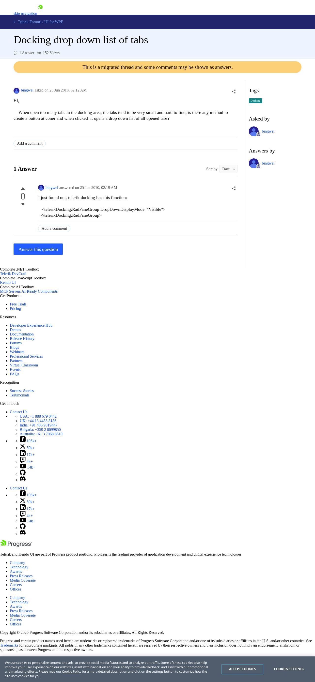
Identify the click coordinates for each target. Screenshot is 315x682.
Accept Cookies (242, 669)
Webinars (17, 352)
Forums (16, 343)
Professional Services (26, 356)
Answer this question (38, 249)
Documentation (22, 334)
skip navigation (25, 13)
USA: (38, 416)
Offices (15, 589)
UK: (38, 421)
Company (17, 563)
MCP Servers (10, 291)
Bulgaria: (40, 429)
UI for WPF (53, 22)
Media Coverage (23, 580)
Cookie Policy (71, 671)
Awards (16, 571)
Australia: (41, 434)
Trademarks (9, 645)
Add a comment (29, 143)
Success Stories (22, 391)
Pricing (15, 308)
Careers (16, 585)
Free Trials (18, 304)
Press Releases (21, 576)
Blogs (14, 347)
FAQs (14, 374)
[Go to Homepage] (40, 13)
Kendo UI (8, 282)
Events (15, 369)
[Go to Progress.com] (16, 546)
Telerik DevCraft (13, 274)
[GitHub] (23, 474)
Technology (19, 567)
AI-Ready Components (39, 291)
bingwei (27, 90)
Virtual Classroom (24, 365)
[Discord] (23, 480)
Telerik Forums (29, 22)
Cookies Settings (289, 669)
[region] (157, 669)
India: (38, 425)
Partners (16, 361)
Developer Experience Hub (31, 325)
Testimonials (19, 395)
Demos (15, 330)
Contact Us (18, 412)
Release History (22, 338)
